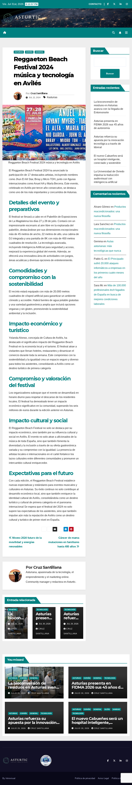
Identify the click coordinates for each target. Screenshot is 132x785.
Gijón (107, 709)
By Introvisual (8, 778)
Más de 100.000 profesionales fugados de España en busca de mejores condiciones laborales (110, 294)
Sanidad (116, 709)
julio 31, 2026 (18, 693)
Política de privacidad (85, 778)
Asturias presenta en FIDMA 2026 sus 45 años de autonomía (108, 124)
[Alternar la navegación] (126, 32)
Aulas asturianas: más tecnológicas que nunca (107, 246)
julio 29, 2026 (18, 728)
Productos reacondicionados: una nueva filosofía (110, 211)
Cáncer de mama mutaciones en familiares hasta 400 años (63, 542)
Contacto (95, 4)
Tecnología (42, 609)
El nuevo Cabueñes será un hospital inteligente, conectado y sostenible (108, 159)
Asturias (19, 52)
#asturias (52, 97)
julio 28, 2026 (82, 728)
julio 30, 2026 (82, 693)
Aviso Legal (103, 778)
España (29, 52)
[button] (113, 32)
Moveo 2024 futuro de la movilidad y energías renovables (25, 542)
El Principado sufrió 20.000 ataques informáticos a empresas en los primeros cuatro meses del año (109, 268)
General (39, 52)
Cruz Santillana (38, 93)
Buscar (98, 51)
